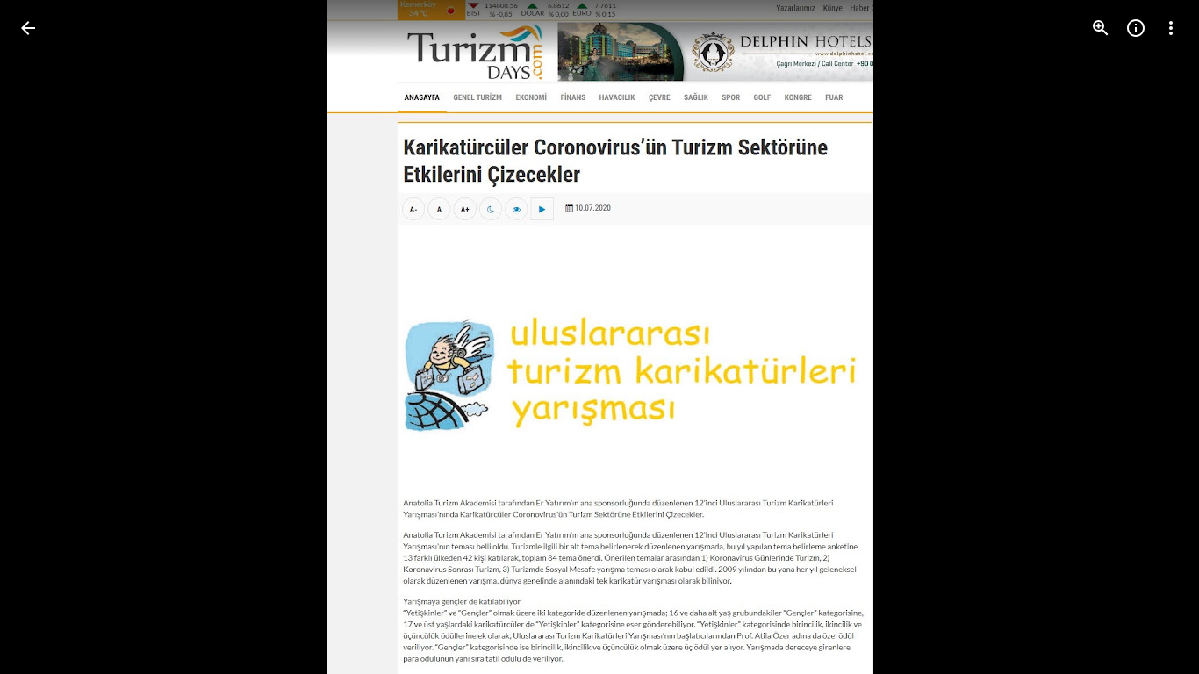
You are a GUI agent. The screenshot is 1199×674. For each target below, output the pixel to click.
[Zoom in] (1100, 28)
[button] (1149, 337)
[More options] (1170, 28)
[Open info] (1135, 28)
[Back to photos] (28, 28)
